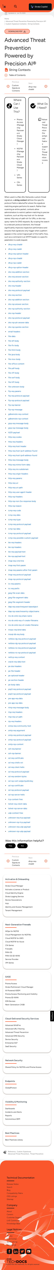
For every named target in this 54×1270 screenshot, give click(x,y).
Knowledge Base (13, 1224)
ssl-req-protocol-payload (18, 772)
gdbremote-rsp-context (18, 419)
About (9, 1211)
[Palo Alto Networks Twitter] (22, 1253)
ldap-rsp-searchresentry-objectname (23, 611)
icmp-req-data (14, 515)
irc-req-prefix (13, 588)
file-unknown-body (16, 387)
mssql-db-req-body (16, 634)
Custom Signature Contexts (16, 24)
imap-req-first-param (17, 565)
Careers (10, 1214)
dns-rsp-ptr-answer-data (18, 322)
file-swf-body (14, 377)
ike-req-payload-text (17, 552)
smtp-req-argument (16, 730)
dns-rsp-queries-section (18, 327)
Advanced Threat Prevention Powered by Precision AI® (26, 21)
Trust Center (12, 1239)
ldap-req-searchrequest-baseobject (23, 606)
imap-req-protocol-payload (19, 574)
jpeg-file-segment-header (19, 602)
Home (6, 19)
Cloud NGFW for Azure (14, 942)
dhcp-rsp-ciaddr (15, 263)
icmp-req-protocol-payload (19, 524)
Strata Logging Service (14, 896)
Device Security (11, 1039)
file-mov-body (14, 359)
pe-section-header (16, 680)
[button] (52, 1016)
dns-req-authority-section (19, 281)
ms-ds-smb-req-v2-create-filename (23, 625)
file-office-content (16, 364)
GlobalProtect (11, 1088)
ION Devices (10, 1001)
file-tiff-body (13, 382)
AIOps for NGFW (12, 931)
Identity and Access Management (19, 907)
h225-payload (14, 432)
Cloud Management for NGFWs (18, 935)
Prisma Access (11, 984)
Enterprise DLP (11, 1043)
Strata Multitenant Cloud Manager (19, 987)
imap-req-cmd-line (16, 561)
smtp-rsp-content (15, 744)
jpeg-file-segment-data (18, 597)
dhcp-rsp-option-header (18, 267)
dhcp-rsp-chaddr (15, 258)
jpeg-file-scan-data (16, 593)
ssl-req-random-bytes (17, 776)
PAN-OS (8, 952)
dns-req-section (15, 295)
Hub (7, 903)
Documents (11, 1245)
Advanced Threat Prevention (17, 1032)
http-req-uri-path (15, 487)
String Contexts (33, 24)
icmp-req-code (14, 510)
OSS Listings (12, 1196)
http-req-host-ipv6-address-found (22, 455)
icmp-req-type (14, 519)
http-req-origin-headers (18, 474)
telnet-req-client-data (17, 804)
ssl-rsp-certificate (15, 785)
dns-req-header (14, 286)
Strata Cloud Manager (14, 886)
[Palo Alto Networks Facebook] (9, 1253)
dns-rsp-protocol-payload (19, 318)
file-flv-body (13, 345)
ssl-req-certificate (16, 758)
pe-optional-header (16, 675)
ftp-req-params (14, 391)
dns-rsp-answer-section (18, 304)
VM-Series (9, 963)
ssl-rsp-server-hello (16, 794)
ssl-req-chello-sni (15, 762)
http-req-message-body (18, 460)
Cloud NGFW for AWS (14, 938)
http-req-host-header (17, 446)
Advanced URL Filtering (14, 1029)
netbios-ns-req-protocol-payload (22, 648)
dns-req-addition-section (18, 272)
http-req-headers (15, 442)
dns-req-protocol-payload (19, 290)
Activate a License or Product (17, 889)
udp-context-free (15, 813)
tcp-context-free (15, 799)
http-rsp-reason (14, 506)
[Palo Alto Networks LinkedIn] (16, 1253)
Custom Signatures (24, 1152)
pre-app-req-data (15, 698)
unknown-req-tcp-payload (19, 818)
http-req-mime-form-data (19, 464)
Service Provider (11, 959)
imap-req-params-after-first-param (22, 570)
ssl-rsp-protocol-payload (18, 790)
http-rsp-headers (15, 496)
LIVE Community (13, 1220)
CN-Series (9, 945)
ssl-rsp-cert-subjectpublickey (20, 781)
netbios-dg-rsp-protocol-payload (22, 643)
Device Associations (13, 900)
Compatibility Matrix (15, 1193)
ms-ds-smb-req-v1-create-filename (23, 620)
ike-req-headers (14, 542)
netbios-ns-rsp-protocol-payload (22, 652)
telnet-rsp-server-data (17, 808)
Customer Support (14, 1217)
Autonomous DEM (12, 1119)
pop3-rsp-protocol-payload (19, 694)
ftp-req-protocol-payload (18, 396)
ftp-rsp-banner (14, 405)
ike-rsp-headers (14, 547)
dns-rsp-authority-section (19, 309)
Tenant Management (13, 910)
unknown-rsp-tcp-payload (19, 822)
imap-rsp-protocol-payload (19, 579)
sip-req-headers (14, 721)
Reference (12, 1152)
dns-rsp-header (14, 313)
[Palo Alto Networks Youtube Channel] (28, 1253)
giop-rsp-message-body (18, 428)
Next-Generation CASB (14, 1005)
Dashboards (10, 1109)
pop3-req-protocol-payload (19, 689)
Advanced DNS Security (15, 1036)
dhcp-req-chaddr (15, 244)
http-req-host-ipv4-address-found (22, 451)
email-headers (14, 331)
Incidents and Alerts (13, 1112)
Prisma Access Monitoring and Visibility (21, 994)
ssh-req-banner (14, 749)
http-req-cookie (15, 437)
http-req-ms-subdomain (18, 469)
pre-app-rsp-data (15, 703)
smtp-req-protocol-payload (19, 735)
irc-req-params (14, 584)
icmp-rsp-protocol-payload (19, 533)
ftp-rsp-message (15, 409)
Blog (8, 1190)
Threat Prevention (36, 1154)
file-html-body (14, 350)
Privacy (9, 1236)
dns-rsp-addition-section (18, 299)
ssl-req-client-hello (16, 767)
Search (9, 1187)
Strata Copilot (41, 6)
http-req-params (15, 478)
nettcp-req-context (16, 657)
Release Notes (13, 1184)
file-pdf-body (14, 368)
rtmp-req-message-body (18, 707)
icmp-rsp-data (14, 529)
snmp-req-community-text (19, 726)
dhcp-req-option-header (18, 254)
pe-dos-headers (14, 666)
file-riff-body (13, 373)
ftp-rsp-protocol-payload (18, 400)
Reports (8, 1115)
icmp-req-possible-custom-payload (23, 538)
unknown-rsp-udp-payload (19, 831)
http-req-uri (13, 483)
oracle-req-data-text (16, 662)
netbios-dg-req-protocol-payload (22, 639)
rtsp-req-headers (15, 712)
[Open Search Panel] (15, 7)
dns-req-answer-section (18, 277)
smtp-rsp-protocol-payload (19, 740)
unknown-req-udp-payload (19, 827)
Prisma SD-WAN (11, 997)
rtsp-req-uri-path (15, 717)
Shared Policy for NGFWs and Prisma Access (23, 1067)
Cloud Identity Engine (14, 893)
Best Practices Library (14, 1140)
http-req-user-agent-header (20, 492)
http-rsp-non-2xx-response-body (22, 501)
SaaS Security (10, 1046)
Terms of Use (12, 1242)
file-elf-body (13, 341)
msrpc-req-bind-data (17, 630)
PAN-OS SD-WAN (12, 956)
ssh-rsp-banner (14, 753)
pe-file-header (14, 671)
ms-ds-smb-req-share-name (20, 616)
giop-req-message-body (18, 423)
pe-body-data (14, 684)
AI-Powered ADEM (12, 990)
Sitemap (10, 1199)
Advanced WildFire (13, 1025)
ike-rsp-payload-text (16, 556)
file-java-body (14, 354)
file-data (11, 336)
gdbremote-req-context (18, 414)
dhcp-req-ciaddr (15, 249)
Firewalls (8, 949)
